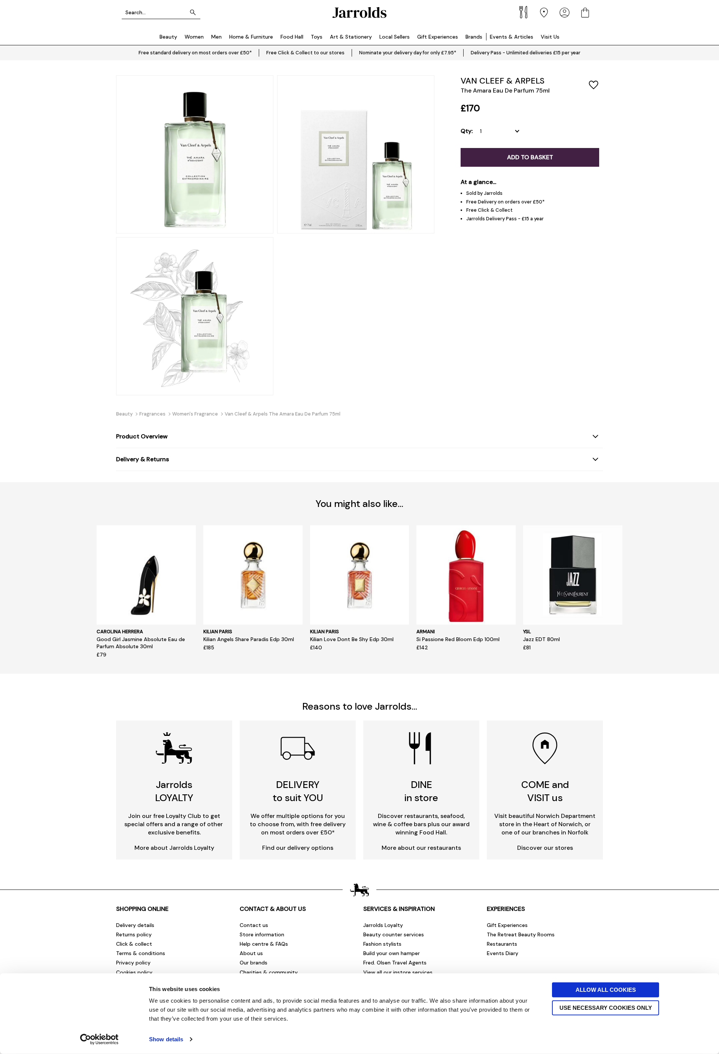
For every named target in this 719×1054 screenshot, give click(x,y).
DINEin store (421, 791)
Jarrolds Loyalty (383, 925)
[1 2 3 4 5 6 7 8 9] (501, 131)
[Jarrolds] (359, 12)
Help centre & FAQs (264, 943)
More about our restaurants (421, 848)
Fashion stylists (382, 943)
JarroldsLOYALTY (174, 791)
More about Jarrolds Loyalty (174, 848)
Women (194, 36)
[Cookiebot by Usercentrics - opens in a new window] (99, 1039)
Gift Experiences (437, 36)
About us (251, 953)
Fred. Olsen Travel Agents (395, 962)
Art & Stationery (351, 36)
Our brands (253, 962)
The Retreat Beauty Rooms (521, 934)
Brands (473, 36)
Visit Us (550, 36)
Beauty (168, 36)
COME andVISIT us (545, 791)
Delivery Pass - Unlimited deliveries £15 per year (525, 52)
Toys (316, 36)
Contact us (254, 925)
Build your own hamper (391, 953)
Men (216, 36)
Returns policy (134, 934)
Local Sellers (394, 36)
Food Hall (291, 36)
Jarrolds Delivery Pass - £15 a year (505, 218)
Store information (262, 934)
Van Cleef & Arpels (502, 80)
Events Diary (502, 953)
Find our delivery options (297, 848)
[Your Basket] (585, 12)
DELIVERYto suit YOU (298, 791)
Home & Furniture (251, 36)
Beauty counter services (393, 934)
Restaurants (502, 943)
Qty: (467, 131)
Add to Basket (530, 157)
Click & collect (134, 943)
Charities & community (269, 972)
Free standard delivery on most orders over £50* (195, 52)
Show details (166, 1039)
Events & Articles (511, 36)
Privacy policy (133, 962)
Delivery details (135, 925)
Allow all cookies (606, 990)
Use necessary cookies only (605, 1007)
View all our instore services (398, 972)
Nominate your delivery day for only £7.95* (407, 52)
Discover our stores (545, 848)
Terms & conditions (140, 953)
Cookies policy (134, 972)
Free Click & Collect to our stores (305, 52)
